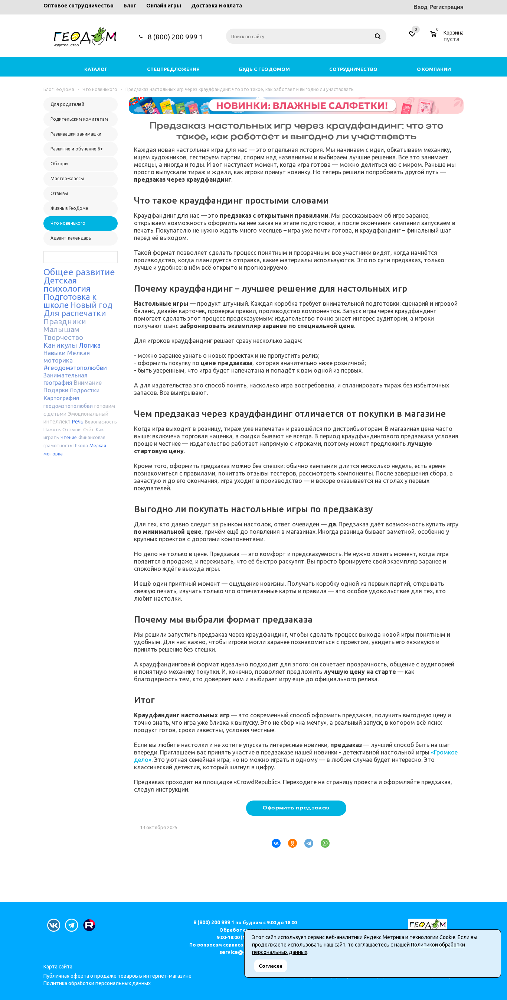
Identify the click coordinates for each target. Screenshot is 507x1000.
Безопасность (101, 421)
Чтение (68, 437)
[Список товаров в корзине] (447, 38)
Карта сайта (57, 967)
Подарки (55, 390)
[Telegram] (305, 843)
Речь (78, 422)
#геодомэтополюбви (75, 367)
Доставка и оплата (216, 6)
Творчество (63, 337)
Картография (61, 398)
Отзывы (72, 429)
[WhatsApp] (322, 843)
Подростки (84, 390)
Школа (80, 445)
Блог (130, 6)
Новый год (91, 304)
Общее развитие (79, 272)
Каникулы (60, 345)
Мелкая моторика (66, 356)
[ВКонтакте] (273, 843)
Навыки (54, 352)
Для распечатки (74, 313)
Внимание (88, 382)
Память (52, 429)
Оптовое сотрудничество (78, 6)
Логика (90, 345)
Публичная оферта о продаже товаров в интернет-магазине (117, 976)
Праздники (64, 321)
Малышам (61, 329)
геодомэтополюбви (68, 406)
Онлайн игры (163, 6)
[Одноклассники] (289, 843)
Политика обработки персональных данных (97, 983)
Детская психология (67, 284)
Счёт (88, 429)
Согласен (270, 965)
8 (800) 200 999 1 (175, 37)
